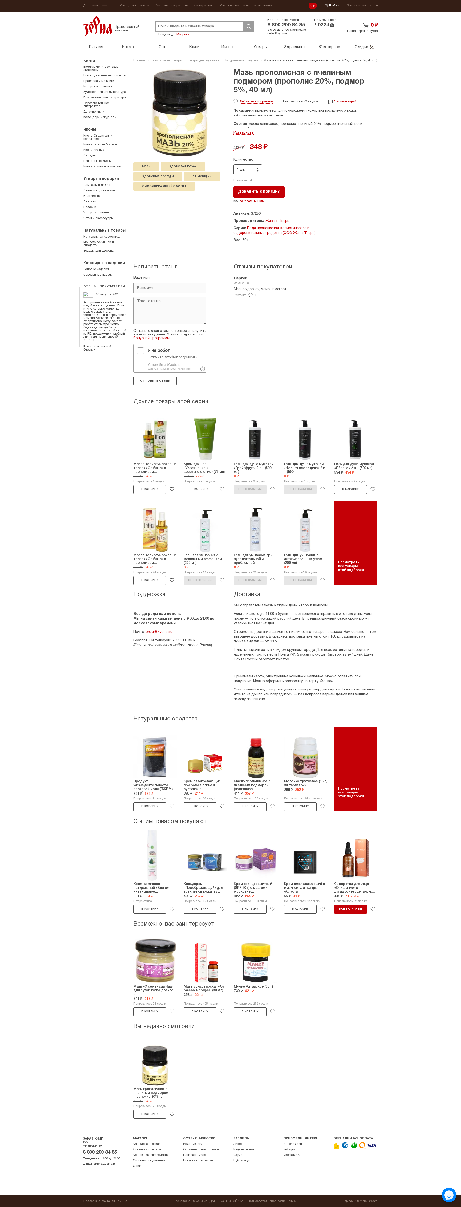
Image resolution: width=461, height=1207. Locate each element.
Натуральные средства (241, 60)
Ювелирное (329, 47)
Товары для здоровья (203, 60)
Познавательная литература (104, 97)
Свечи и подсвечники (99, 190)
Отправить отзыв (155, 381)
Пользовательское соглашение (272, 1201)
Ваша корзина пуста (362, 31)
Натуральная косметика (101, 236)
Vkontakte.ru (292, 1155)
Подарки (89, 207)
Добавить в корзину (259, 192)
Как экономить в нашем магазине (246, 5)
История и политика (98, 86)
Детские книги (93, 111)
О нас (137, 1166)
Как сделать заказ (134, 5)
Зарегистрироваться (362, 5)
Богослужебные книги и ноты (104, 75)
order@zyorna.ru (278, 33)
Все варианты (350, 909)
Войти (334, 5)
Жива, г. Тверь (277, 221)
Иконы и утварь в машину (102, 166)
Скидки (361, 47)
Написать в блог (195, 1155)
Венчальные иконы (97, 161)
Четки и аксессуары (98, 218)
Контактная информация (151, 1155)
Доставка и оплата (98, 5)
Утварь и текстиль (96, 212)
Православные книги (98, 81)
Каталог (129, 47)
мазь (146, 166)
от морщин (202, 176)
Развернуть (243, 132)
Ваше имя (141, 277)
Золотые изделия (96, 269)
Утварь (260, 47)
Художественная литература (104, 92)
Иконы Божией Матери (100, 144)
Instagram (290, 1149)
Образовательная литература (96, 105)
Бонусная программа (198, 1160)
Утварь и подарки (101, 179)
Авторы (238, 1144)
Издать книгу (192, 1144)
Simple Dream (367, 1201)
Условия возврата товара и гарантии (184, 5)
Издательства (243, 1149)
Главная (96, 47)
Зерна (97, 26)
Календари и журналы (100, 117)
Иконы (227, 47)
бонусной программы (151, 338)
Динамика (119, 1201)
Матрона (182, 34)
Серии (237, 1155)
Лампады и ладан (96, 185)
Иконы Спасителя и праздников (97, 137)
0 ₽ (312, 6)
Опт (162, 47)
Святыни (89, 201)
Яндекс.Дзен (293, 1144)
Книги (194, 47)
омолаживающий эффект (164, 186)
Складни (90, 155)
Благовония (92, 196)
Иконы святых (93, 150)
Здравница (294, 47)
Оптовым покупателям (149, 1160)
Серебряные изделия (98, 275)
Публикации (242, 1160)
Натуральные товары (166, 60)
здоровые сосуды (158, 176)
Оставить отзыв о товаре (201, 1149)
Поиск (248, 26)
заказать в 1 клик (253, 201)
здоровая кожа (182, 166)
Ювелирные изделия (104, 263)
